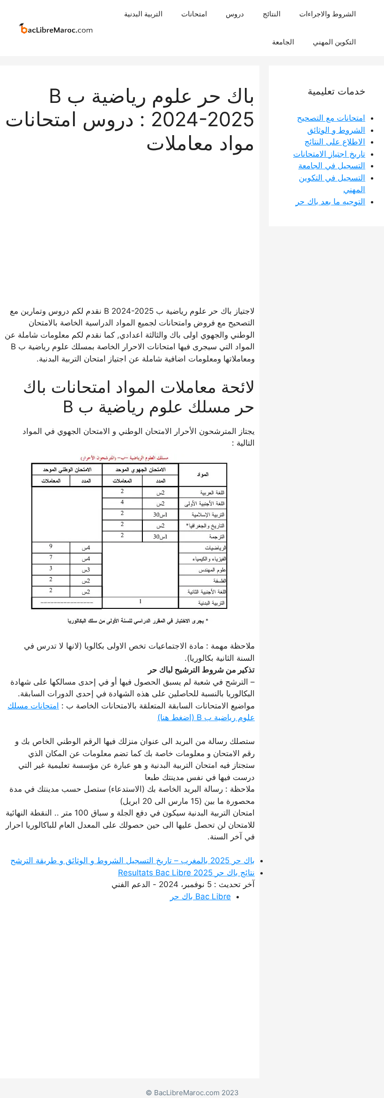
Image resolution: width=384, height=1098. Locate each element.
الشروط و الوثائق (336, 130)
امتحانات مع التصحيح (331, 118)
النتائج (272, 13)
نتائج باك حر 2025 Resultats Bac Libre (186, 872)
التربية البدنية (143, 13)
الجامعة (283, 41)
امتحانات (194, 13)
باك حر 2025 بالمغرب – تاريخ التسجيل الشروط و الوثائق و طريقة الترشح (132, 860)
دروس (235, 13)
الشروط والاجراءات (327, 13)
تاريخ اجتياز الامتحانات (329, 154)
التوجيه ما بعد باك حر (330, 201)
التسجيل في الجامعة (331, 165)
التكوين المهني (334, 41)
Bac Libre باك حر (200, 896)
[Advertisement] (129, 220)
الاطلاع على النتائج (334, 141)
